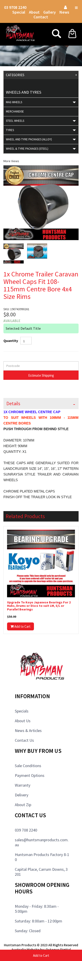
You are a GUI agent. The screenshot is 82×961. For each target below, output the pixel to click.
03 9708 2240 (15, 7)
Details (13, 403)
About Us (23, 720)
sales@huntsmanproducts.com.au (42, 842)
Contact (40, 17)
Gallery (49, 12)
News (64, 12)
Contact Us (24, 740)
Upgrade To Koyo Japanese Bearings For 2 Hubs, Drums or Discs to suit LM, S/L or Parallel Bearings (39, 606)
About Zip (23, 804)
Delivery (21, 795)
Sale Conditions (28, 765)
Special (18, 12)
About (34, 12)
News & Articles (28, 730)
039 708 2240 (26, 830)
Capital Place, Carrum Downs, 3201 (41, 872)
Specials (21, 711)
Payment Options (29, 775)
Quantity (10, 340)
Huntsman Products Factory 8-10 (42, 857)
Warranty (22, 785)
